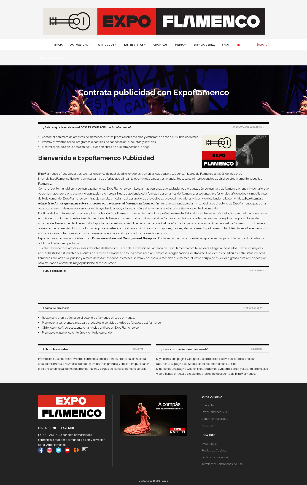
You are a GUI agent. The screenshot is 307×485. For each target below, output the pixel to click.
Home (41, 58)
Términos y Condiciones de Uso (222, 464)
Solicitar (138, 349)
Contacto (207, 405)
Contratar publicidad (214, 418)
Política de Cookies (213, 450)
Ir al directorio (252, 308)
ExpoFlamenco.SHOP (215, 412)
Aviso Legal (209, 443)
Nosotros (207, 425)
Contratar (255, 271)
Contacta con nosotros (247, 127)
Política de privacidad (215, 457)
